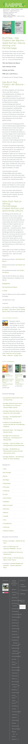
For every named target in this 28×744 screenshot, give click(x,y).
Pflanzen (5, 512)
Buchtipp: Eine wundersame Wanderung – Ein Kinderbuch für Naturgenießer (12, 438)
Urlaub (14, 714)
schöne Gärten (14, 696)
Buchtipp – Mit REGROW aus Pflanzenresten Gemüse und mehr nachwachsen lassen (8, 380)
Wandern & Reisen (8, 531)
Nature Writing (21, 309)
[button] (3, 376)
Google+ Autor (18, 355)
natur (14, 659)
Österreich (6, 509)
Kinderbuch (15, 628)
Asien (4, 469)
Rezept (14, 689)
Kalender (15, 625)
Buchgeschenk (16, 600)
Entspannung (16, 608)
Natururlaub (16, 670)
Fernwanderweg (17, 614)
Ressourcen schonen (15, 685)
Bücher (5, 476)
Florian (5, 541)
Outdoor (15, 673)
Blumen (14, 597)
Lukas (5, 546)
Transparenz (22, 590)
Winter (14, 739)
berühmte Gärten (15, 593)
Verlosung (6, 527)
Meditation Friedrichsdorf (16, 652)
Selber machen (15, 702)
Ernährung (6, 490)
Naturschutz (16, 667)
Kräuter (14, 634)
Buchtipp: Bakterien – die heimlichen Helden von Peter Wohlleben (19, 379)
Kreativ (14, 631)
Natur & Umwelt (8, 505)
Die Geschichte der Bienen (9, 287)
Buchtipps (5, 309)
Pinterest (10, 355)
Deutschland (6, 483)
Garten (14, 620)
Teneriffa (5, 516)
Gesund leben (7, 498)
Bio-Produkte (7, 472)
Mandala (15, 640)
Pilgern (14, 678)
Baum (14, 309)
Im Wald (4, 290)
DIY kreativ (6, 487)
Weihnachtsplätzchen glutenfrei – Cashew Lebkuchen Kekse (13, 565)
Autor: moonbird (22, 585)
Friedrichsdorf (16, 617)
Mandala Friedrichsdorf (16, 644)
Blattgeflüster (6, 283)
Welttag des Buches (14, 734)
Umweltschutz (7, 523)
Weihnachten (16, 729)
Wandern (15, 726)
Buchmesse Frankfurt (15, 604)
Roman (4, 311)
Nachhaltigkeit (16, 656)
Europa (5, 494)
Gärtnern (15, 623)
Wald (8, 311)
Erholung (15, 611)
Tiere (4, 520)
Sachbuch (15, 692)
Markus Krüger (7, 558)
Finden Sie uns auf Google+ (13, 353)
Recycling (15, 681)
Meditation (6, 501)
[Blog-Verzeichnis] (5, 593)
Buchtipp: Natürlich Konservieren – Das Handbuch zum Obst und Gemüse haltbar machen (13, 405)
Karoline (7, 307)
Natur (4, 96)
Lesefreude (15, 637)
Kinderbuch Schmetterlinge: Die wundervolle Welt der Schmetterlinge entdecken (14, 424)
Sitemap (22, 594)
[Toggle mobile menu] (25, 6)
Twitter (4, 355)
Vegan (14, 717)
